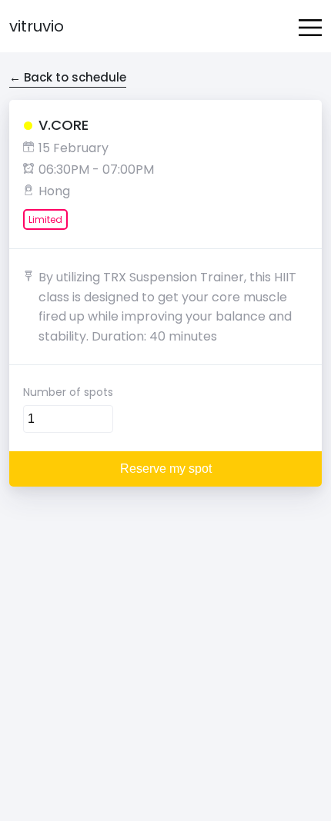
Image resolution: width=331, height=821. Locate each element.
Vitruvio (36, 26)
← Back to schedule (67, 77)
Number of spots (68, 392)
